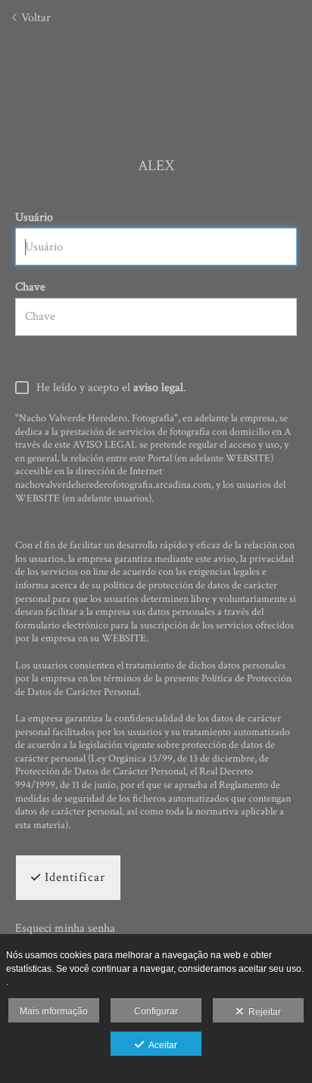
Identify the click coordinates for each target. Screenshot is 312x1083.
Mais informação (54, 1011)
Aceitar (160, 1045)
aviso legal (158, 388)
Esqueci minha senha (65, 928)
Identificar (73, 877)
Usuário (34, 217)
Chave (30, 287)
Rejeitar (262, 1012)
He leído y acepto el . (111, 388)
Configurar (156, 1011)
